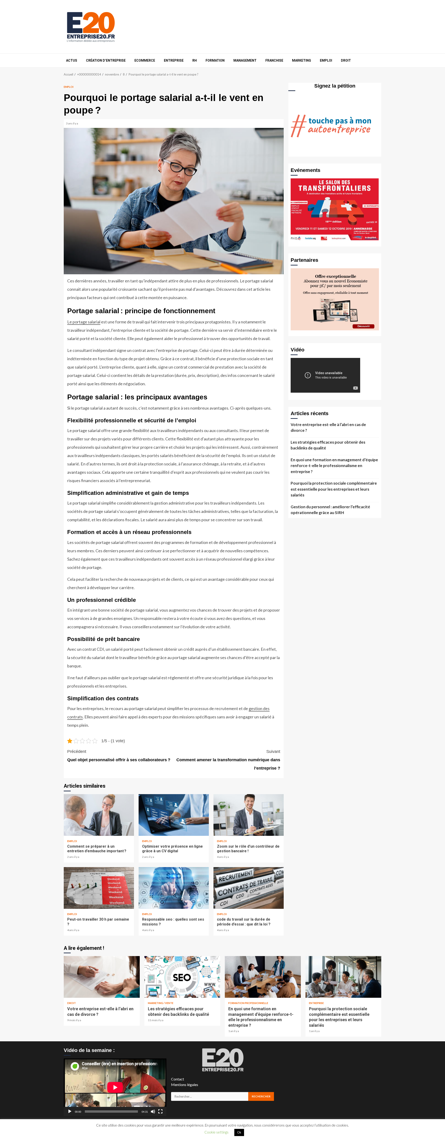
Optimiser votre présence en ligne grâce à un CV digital (174, 815)
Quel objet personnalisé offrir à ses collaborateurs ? (118, 755)
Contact (177, 1079)
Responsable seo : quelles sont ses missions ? (174, 888)
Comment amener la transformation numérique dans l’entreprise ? (228, 760)
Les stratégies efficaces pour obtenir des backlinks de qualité (328, 445)
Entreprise (174, 60)
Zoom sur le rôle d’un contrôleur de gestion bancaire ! (248, 815)
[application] (115, 1087)
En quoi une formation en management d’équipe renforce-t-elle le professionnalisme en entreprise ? (334, 465)
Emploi (326, 60)
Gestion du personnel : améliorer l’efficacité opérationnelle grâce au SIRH (330, 509)
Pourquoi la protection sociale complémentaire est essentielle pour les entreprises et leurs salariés (334, 489)
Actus (71, 60)
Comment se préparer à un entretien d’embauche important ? (99, 815)
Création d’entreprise (106, 60)
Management (245, 60)
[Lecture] (69, 1111)
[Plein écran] (160, 1111)
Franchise (274, 60)
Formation (215, 60)
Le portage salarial (83, 321)
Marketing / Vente (160, 1003)
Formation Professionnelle (248, 1003)
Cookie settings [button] (216, 1132)
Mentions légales (184, 1084)
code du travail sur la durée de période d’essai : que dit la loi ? (248, 888)
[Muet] (153, 1111)
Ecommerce (144, 60)
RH (194, 60)
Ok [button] (239, 1132)
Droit (346, 60)
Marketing (301, 60)
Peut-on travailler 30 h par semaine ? (99, 888)
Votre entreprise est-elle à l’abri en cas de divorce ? (328, 427)
